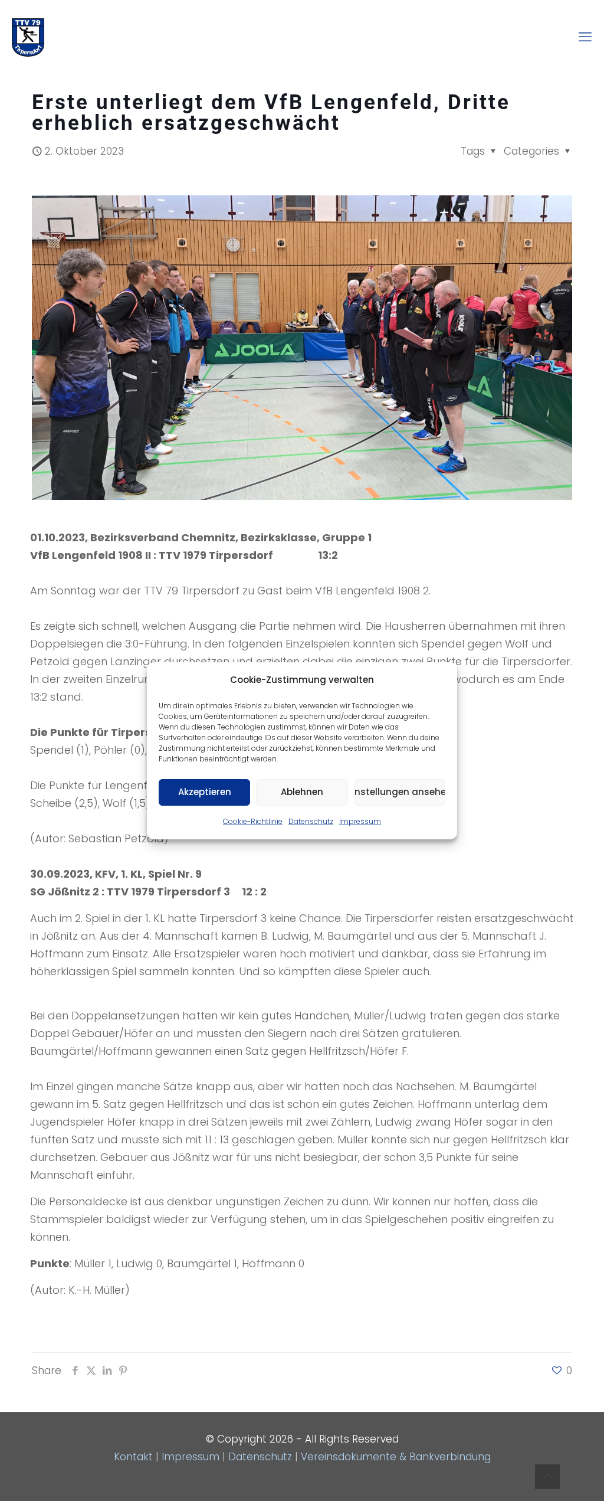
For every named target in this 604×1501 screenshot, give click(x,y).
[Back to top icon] (547, 1476)
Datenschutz (310, 821)
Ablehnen (302, 792)
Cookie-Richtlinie (253, 821)
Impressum (360, 821)
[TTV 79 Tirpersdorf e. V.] (28, 37)
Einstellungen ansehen (399, 792)
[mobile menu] (585, 37)
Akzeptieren (204, 792)
